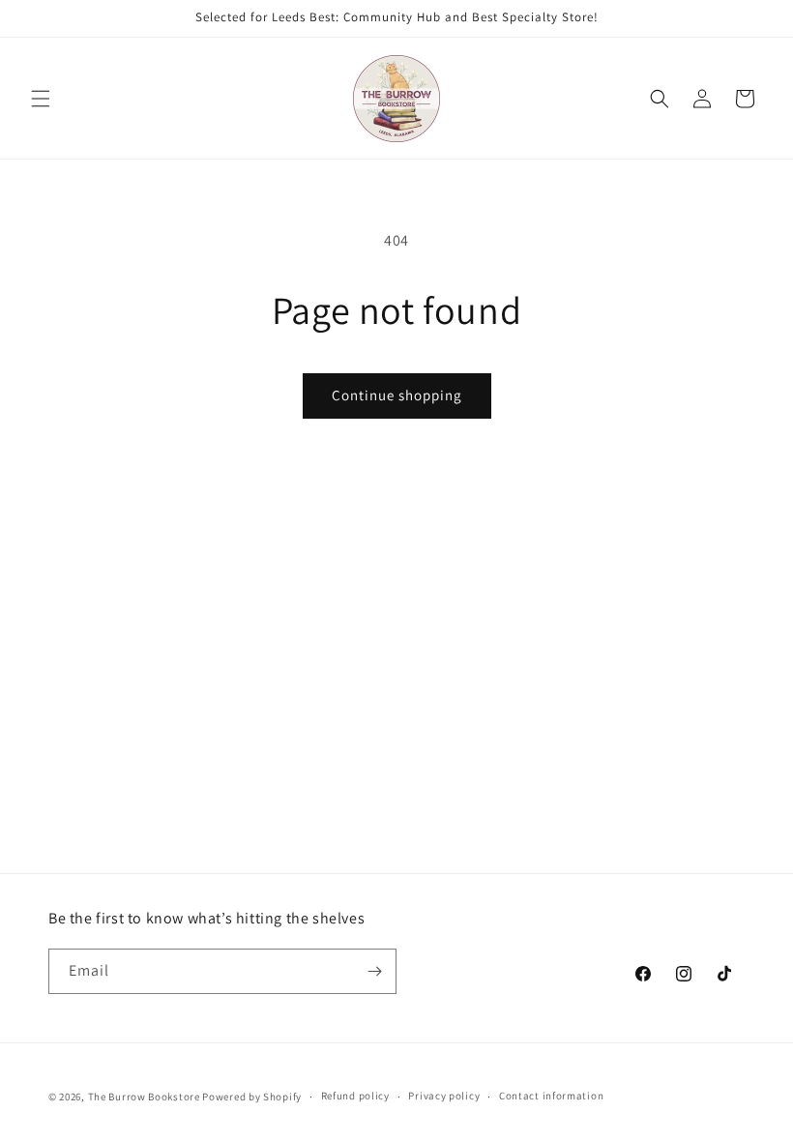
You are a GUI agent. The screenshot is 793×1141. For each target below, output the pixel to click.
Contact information (551, 1095)
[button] (40, 98)
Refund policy (355, 1095)
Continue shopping (397, 395)
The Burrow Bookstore (144, 1096)
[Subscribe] (374, 971)
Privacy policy (444, 1095)
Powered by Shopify (252, 1096)
